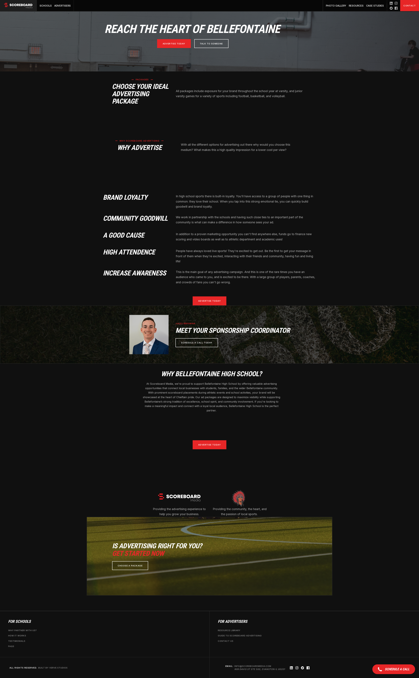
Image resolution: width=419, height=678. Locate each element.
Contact (409, 5)
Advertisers (62, 5)
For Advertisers (232, 621)
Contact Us (225, 640)
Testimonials (16, 640)
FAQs (11, 646)
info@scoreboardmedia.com (259, 667)
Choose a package (130, 565)
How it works (17, 635)
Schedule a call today (196, 342)
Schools (46, 5)
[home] (18, 5)
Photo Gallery (336, 5)
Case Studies (375, 5)
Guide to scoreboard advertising (240, 635)
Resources (356, 5)
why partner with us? (22, 630)
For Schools (19, 621)
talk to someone (211, 43)
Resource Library (229, 630)
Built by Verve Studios (53, 667)
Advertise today (174, 43)
